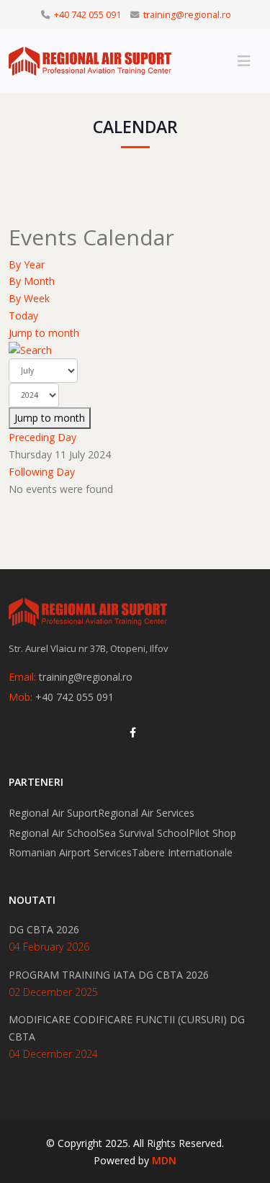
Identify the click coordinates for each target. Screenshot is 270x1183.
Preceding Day (42, 437)
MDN (164, 1160)
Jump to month (44, 333)
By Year (27, 264)
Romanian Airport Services (70, 852)
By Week (29, 298)
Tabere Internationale (182, 852)
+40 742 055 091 (87, 15)
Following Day (42, 472)
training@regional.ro (187, 15)
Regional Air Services (146, 813)
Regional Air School (54, 833)
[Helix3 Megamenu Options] (244, 61)
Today (23, 315)
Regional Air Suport (53, 813)
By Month (32, 281)
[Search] (135, 350)
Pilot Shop (212, 833)
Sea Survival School (144, 833)
